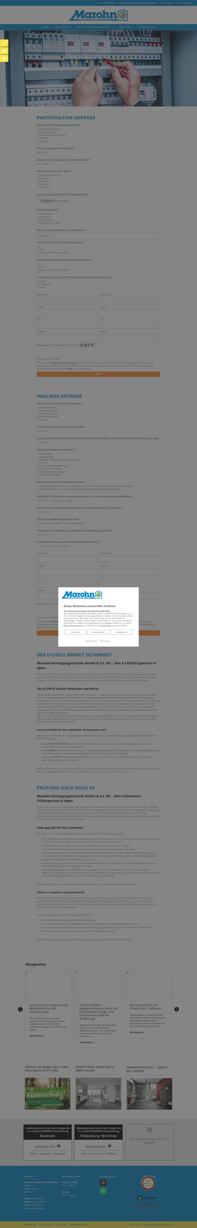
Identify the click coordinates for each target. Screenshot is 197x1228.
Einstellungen (98, 632)
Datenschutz (91, 640)
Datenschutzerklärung (74, 625)
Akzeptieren (121, 632)
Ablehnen (75, 632)
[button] (4, 43)
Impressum (105, 640)
